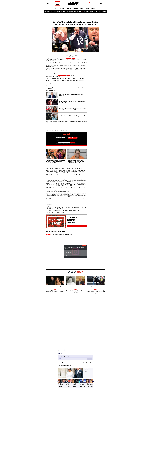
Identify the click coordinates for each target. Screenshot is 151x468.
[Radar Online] (73, 3)
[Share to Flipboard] (73, 55)
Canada (63, 231)
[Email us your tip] (57, 5)
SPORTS (93, 8)
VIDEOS (87, 8)
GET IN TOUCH (76, 226)
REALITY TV (62, 8)
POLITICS (69, 8)
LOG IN (102, 3)
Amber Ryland (49, 54)
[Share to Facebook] (67, 55)
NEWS (56, 8)
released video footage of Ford (64, 75)
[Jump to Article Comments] (64, 55)
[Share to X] (70, 55)
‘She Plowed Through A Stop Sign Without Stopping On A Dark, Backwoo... (62, 234)
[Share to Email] (76, 55)
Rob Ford (50, 60)
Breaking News (54, 231)
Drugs (59, 231)
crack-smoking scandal (70, 58)
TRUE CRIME (75, 8)
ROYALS (81, 8)
